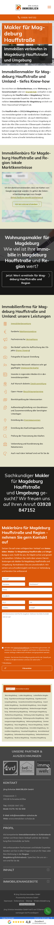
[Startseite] (27, 7)
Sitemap (29, 901)
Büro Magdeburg (11, 695)
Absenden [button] (27, 668)
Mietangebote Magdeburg (18, 708)
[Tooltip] (51, 918)
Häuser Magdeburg (35, 725)
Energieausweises (32, 420)
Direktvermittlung (38, 383)
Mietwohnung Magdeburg (18, 712)
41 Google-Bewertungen (39, 923)
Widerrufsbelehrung (42, 901)
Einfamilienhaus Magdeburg (24, 734)
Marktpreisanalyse (27, 331)
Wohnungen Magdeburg (38, 712)
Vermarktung (32, 339)
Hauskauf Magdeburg (29, 731)
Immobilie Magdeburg (37, 728)
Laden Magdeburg (25, 695)
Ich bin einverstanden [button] (26, 204)
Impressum (8, 901)
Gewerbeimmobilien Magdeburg (30, 702)
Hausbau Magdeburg (38, 738)
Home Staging (22, 350)
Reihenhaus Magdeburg (13, 715)
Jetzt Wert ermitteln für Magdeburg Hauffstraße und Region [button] (26, 279)
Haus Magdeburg (20, 725)
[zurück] (6, 768)
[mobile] (49, 7)
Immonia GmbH (32, 897)
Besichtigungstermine (33, 391)
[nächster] (48, 768)
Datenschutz (19, 901)
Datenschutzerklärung (21, 648)
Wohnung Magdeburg (34, 721)
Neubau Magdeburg (21, 738)
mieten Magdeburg (21, 728)
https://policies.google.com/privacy (26, 197)
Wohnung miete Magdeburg (34, 715)
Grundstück (31, 92)
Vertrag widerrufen (27, 904)
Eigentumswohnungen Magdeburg (21, 699)
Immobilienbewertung (21, 323)
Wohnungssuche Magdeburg (33, 718)
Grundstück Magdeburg (27, 705)
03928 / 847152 (28, 17)
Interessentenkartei (30, 368)
